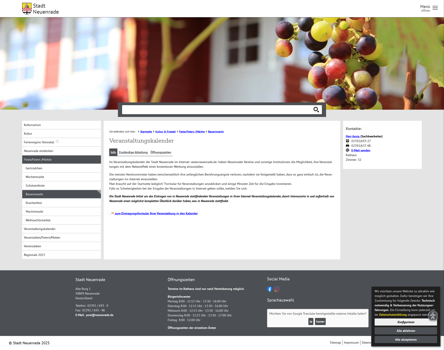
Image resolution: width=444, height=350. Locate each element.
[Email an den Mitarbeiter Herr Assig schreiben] (348, 150)
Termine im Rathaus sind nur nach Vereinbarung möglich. (206, 289)
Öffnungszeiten (161, 152)
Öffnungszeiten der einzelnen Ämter (192, 328)
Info (113, 152)
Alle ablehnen (406, 331)
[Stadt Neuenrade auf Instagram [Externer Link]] (276, 290)
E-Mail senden (360, 150)
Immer (320, 321)
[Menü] (436, 7)
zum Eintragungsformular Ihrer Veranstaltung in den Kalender (156, 213)
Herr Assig (353, 136)
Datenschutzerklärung (393, 315)
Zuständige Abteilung (133, 152)
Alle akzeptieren (406, 340)
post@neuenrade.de (99, 315)
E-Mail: (80, 315)
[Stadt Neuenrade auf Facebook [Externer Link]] (269, 290)
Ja (311, 321)
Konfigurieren (406, 322)
